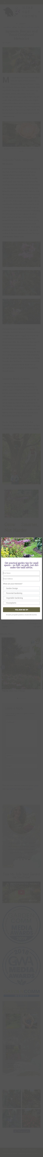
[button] (21, 593)
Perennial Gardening (14, 593)
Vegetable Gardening (14, 598)
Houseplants (11, 603)
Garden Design (12, 588)
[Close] (39, 540)
